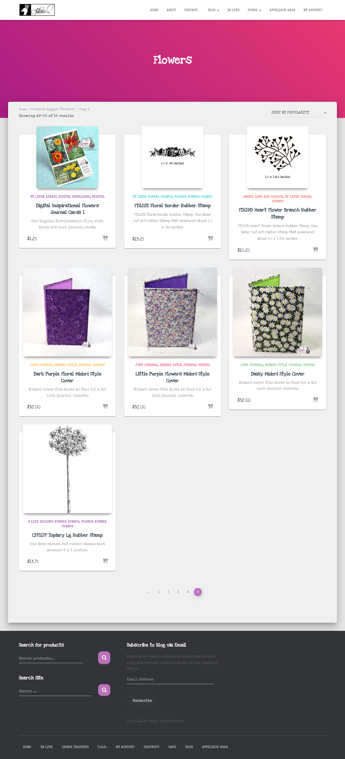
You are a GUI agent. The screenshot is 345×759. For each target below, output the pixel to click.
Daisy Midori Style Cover (278, 374)
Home (154, 10)
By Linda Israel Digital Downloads (60, 197)
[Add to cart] (105, 238)
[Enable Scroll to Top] (334, 748)
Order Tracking (75, 747)
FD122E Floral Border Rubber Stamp (172, 205)
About (171, 10)
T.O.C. (102, 747)
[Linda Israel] (37, 10)
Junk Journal (41, 365)
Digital (98, 197)
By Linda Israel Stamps (152, 197)
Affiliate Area (282, 10)
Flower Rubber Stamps (193, 197)
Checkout (151, 747)
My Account (312, 10)
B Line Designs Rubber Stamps (53, 522)
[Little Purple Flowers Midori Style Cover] (172, 312)
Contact (191, 10)
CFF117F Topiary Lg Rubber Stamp (67, 535)
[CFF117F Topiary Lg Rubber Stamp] (67, 468)
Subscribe (142, 701)
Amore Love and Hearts (263, 197)
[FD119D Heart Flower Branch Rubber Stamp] (278, 157)
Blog (211, 10)
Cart (172, 747)
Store (253, 10)
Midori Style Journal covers (80, 365)
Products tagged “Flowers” (53, 109)
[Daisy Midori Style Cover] (277, 312)
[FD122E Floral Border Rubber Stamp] (172, 157)
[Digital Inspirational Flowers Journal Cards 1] (67, 157)
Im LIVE (233, 10)
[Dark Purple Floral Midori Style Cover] (67, 312)
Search (104, 657)
